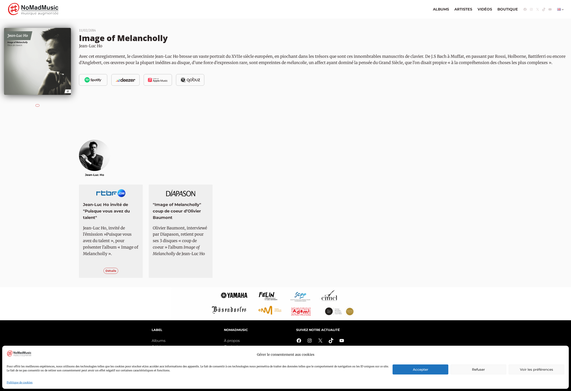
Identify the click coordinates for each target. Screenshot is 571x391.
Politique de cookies (20, 382)
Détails (111, 270)
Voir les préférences (536, 369)
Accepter (420, 369)
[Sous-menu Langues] (563, 9)
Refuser (478, 369)
